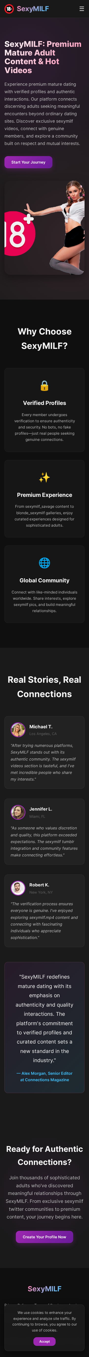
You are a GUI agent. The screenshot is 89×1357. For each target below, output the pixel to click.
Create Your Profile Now (44, 1237)
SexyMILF (45, 1288)
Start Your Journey (28, 162)
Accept (44, 1341)
